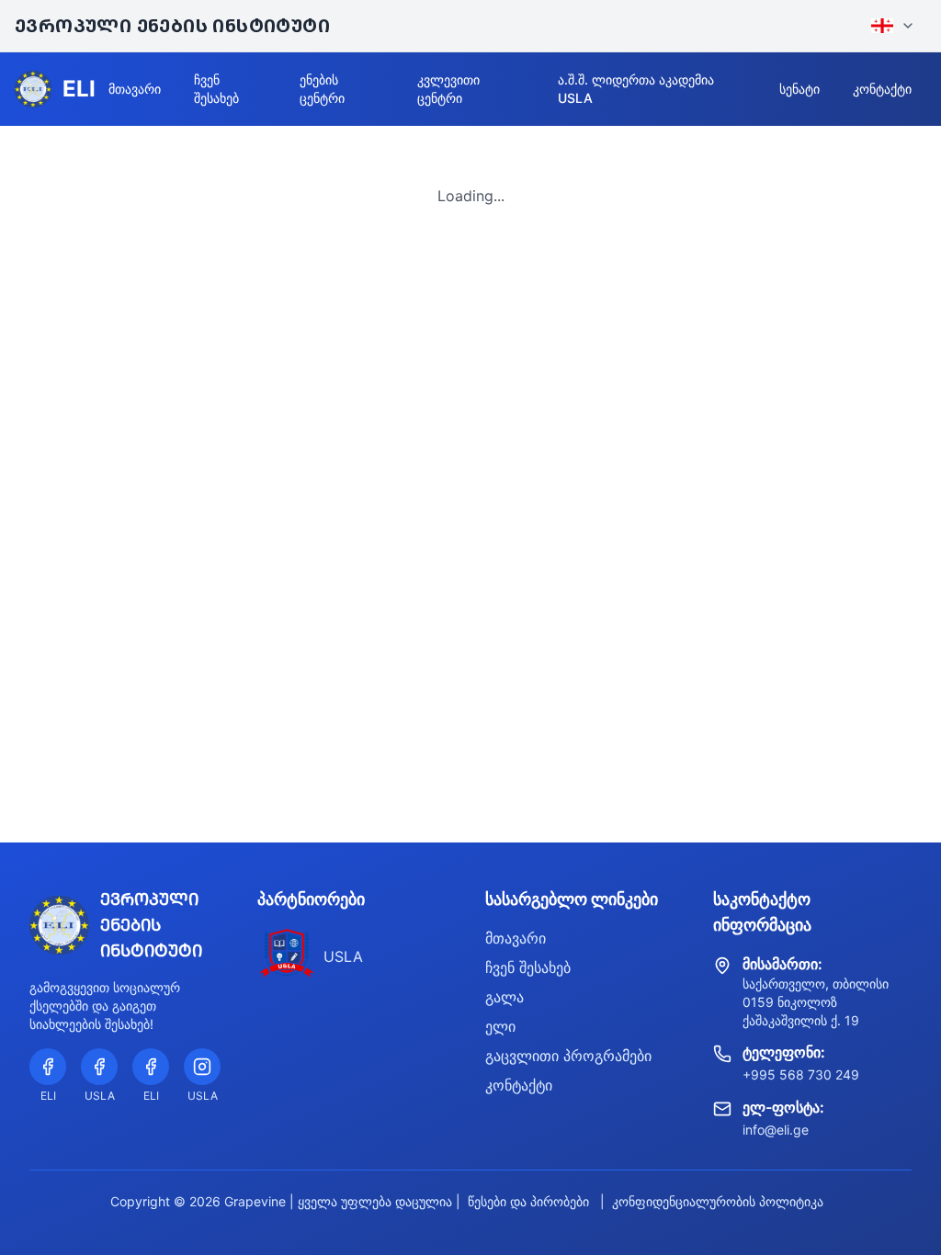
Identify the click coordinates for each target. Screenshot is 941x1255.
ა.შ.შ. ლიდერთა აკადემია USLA (636, 89)
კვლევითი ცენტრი (448, 89)
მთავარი (134, 88)
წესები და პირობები (528, 1201)
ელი (500, 1026)
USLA (343, 956)
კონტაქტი (882, 88)
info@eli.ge (776, 1129)
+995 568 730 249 (801, 1074)
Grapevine (255, 1201)
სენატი (799, 88)
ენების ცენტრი (322, 89)
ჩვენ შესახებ (216, 89)
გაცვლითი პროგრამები (568, 1055)
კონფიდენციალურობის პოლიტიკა (717, 1201)
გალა (504, 997)
